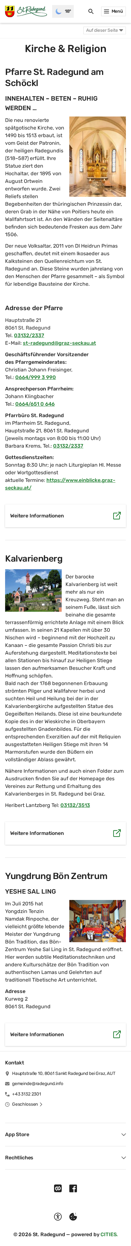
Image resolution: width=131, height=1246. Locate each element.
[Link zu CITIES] (58, 1188)
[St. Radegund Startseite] (26, 11)
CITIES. (109, 1234)
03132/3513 (75, 805)
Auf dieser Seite (102, 30)
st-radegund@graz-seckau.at (59, 343)
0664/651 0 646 (35, 404)
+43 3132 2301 (26, 1094)
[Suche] (91, 11)
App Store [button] (17, 1134)
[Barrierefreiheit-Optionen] (58, 1217)
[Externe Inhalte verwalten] (73, 1217)
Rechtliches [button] (19, 1158)
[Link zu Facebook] (73, 1188)
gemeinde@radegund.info (37, 1083)
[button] (97, 157)
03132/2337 (29, 335)
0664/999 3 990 (35, 377)
